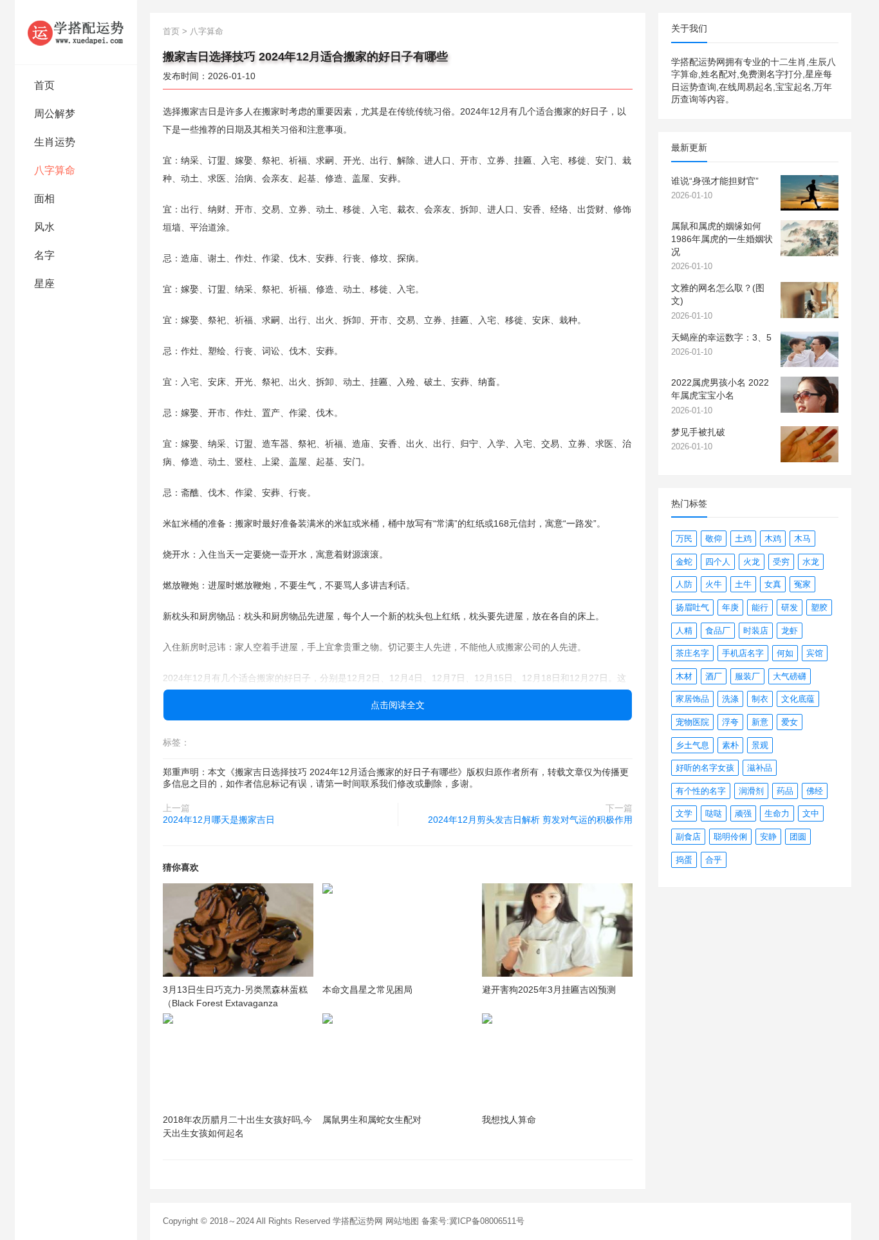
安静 (768, 836)
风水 (44, 226)
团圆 (798, 836)
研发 (789, 607)
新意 (760, 722)
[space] (238, 930)
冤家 (802, 584)
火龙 (751, 562)
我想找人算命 (509, 1119)
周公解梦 (54, 113)
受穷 (781, 562)
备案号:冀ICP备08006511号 (472, 1221)
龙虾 (789, 630)
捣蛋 (684, 860)
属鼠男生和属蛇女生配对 (371, 1119)
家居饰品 (692, 699)
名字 (44, 255)
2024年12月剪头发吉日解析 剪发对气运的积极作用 (530, 819)
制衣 (760, 699)
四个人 (717, 562)
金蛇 (684, 562)
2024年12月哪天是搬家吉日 (219, 819)
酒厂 (713, 676)
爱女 (789, 722)
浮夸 (730, 722)
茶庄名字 (692, 653)
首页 (44, 85)
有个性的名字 (701, 791)
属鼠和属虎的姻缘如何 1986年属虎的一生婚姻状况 (722, 238)
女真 (772, 584)
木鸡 (772, 538)
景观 (760, 745)
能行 (760, 607)
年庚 (730, 607)
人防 (684, 584)
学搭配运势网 (358, 1221)
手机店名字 (743, 653)
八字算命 (54, 170)
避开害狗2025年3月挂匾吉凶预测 (549, 989)
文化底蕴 (798, 699)
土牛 (743, 584)
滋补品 (759, 768)
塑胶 (819, 607)
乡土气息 (692, 745)
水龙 (810, 562)
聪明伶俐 (730, 836)
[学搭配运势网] (76, 32)
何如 (785, 653)
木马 (802, 538)
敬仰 (713, 538)
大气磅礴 (789, 676)
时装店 (755, 630)
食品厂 (717, 630)
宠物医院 (692, 722)
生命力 (777, 813)
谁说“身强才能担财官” (715, 181)
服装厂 (747, 676)
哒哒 (713, 813)
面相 (44, 198)
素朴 (730, 745)
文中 (810, 813)
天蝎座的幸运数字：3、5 (721, 337)
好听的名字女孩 (705, 768)
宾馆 (814, 653)
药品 (785, 791)
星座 (44, 283)
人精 (684, 630)
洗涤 (730, 699)
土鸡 (743, 538)
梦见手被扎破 (698, 432)
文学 (684, 813)
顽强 (743, 813)
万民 (684, 538)
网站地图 (402, 1221)
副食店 (688, 836)
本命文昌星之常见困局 (367, 989)
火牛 (713, 584)
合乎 (713, 860)
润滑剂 (751, 791)
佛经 (814, 791)
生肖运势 (54, 141)
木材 (684, 676)
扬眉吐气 (692, 607)
